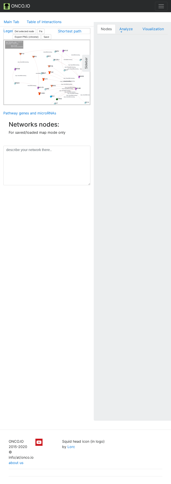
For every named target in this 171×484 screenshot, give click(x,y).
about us (16, 462)
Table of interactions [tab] (44, 22)
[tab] (74, 31)
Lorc (71, 446)
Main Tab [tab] (11, 22)
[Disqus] (46, 251)
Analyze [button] (126, 29)
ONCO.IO (20, 6)
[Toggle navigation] (161, 6)
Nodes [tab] (106, 29)
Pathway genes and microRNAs (29, 113)
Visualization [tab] (153, 29)
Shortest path (69, 31)
